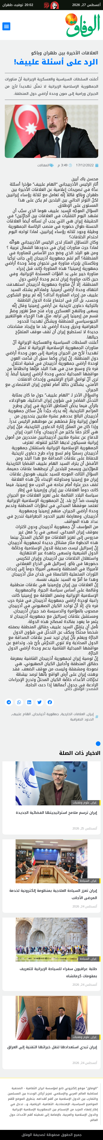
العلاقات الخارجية (73, 714)
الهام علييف (21, 714)
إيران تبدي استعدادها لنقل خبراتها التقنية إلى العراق (52, 1047)
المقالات (43, 165)
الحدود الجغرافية (82, 719)
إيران (90, 714)
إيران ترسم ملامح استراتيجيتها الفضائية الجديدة (56, 812)
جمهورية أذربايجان (46, 714)
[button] (6, 26)
